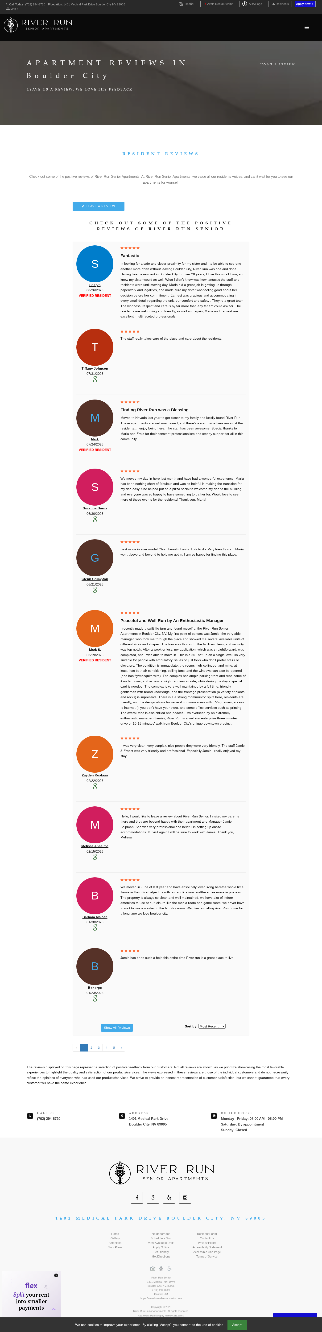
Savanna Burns (95, 508)
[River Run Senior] (161, 1172)
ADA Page (255, 4)
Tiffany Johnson (95, 368)
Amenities (115, 1243)
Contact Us (207, 1238)
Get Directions (161, 1256)
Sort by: (191, 1026)
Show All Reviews (117, 1028)
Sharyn (95, 285)
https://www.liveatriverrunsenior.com (161, 1298)
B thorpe (95, 988)
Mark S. (95, 650)
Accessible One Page (207, 1252)
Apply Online (161, 1247)
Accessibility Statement (207, 1247)
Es (188, 4)
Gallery (115, 1238)
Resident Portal (207, 1234)
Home (266, 64)
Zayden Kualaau (95, 775)
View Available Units (161, 1243)
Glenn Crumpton (95, 579)
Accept (237, 1325)
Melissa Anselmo (94, 846)
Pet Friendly (161, 1252)
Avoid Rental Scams (220, 4)
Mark (95, 439)
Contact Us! (161, 1294)
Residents (282, 4)
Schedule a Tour (161, 1238)
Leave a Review (100, 206)
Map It (14, 9)
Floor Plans (115, 1247)
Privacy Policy (207, 1243)
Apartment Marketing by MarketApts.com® (161, 1315)
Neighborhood (161, 1234)
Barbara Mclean (95, 917)
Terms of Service (207, 1256)
